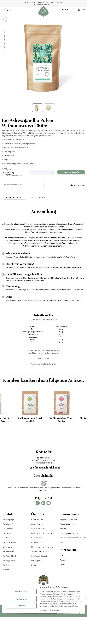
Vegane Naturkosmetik (40, 551)
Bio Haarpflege (8, 520)
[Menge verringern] (31, 172)
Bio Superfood (8, 565)
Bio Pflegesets (8, 551)
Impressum (44, 610)
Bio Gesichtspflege (10, 529)
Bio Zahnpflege (8, 538)
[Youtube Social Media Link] (48, 503)
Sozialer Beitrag (37, 538)
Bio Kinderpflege (9, 542)
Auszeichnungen (37, 524)
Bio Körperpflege (9, 524)
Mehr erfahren (70, 257)
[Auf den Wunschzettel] (4, 19)
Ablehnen (21, 606)
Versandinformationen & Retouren (73, 538)
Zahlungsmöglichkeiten (69, 533)
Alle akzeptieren (21, 591)
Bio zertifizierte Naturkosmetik (42, 533)
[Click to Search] (74, 9)
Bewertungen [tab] (37, 198)
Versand (19, 175)
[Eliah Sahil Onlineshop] (43, 11)
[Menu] (3, 10)
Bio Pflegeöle (8, 533)
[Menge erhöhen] (52, 172)
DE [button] (63, 10)
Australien (63, 560)
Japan (62, 564)
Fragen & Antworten (67, 524)
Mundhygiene (36, 561)
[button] (71, 9)
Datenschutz (55, 610)
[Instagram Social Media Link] (43, 503)
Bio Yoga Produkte (10, 561)
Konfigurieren (21, 599)
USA (61, 555)
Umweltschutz (36, 542)
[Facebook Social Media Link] (38, 503)
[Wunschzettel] (68, 9)
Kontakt (63, 529)
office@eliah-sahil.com (46, 467)
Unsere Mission (37, 520)
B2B (61, 542)
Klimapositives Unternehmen (42, 547)
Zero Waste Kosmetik (39, 556)
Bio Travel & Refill (9, 556)
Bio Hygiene (7, 547)
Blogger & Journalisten (68, 520)
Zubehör (6, 570)
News (33, 565)
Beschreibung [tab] (14, 198)
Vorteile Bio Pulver (38, 529)
